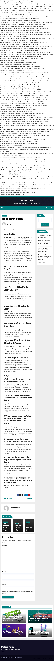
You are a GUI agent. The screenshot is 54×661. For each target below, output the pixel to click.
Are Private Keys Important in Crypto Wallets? (13, 617)
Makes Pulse (27, 200)
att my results (8, 498)
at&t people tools (6, 525)
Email (4, 578)
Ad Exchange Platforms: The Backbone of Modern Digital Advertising (44, 250)
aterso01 (18, 525)
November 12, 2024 (8, 620)
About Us (38, 658)
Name (4, 571)
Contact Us (43, 658)
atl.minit (29, 498)
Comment (5, 545)
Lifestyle (17, 523)
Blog (5, 614)
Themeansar (3, 658)
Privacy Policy (50, 658)
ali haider (11, 223)
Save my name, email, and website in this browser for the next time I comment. (17, 592)
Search (40, 215)
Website (4, 584)
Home (34, 658)
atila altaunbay (29, 525)
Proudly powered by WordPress (7, 657)
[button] (46, 208)
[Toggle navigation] (51, 208)
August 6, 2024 (33, 620)
